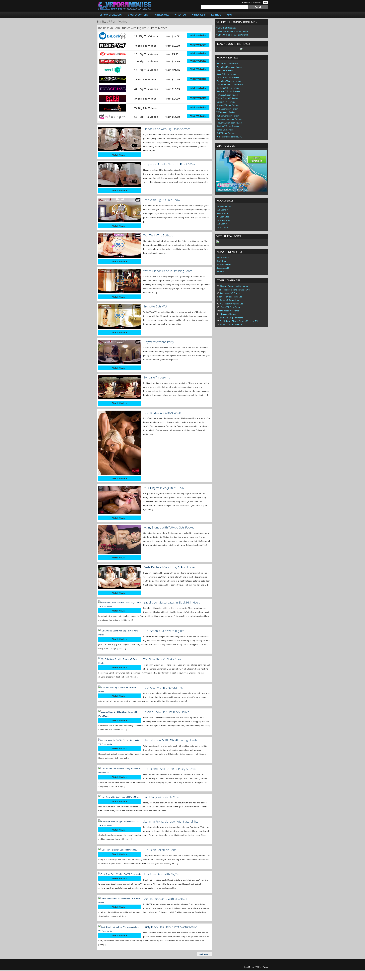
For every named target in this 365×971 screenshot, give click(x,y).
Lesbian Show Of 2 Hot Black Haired (166, 712)
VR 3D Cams (222, 227)
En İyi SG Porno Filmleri (231, 325)
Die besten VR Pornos (230, 293)
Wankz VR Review (224, 70)
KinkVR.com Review (225, 133)
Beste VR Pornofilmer (230, 307)
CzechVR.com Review (226, 74)
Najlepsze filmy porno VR (231, 304)
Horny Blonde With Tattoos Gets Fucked (168, 527)
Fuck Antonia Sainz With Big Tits (163, 631)
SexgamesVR (222, 268)
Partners (220, 271)
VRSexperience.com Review (229, 137)
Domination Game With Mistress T (165, 899)
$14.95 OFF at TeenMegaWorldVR (232, 35)
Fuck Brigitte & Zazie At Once (162, 413)
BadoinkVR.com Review (227, 63)
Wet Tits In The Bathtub (158, 235)
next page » (204, 954)
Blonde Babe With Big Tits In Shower (166, 129)
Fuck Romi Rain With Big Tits (161, 874)
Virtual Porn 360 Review (227, 98)
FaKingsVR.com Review (227, 95)
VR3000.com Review (225, 112)
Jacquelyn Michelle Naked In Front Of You (169, 164)
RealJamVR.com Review (227, 126)
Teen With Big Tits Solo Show (161, 200)
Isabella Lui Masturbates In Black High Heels (171, 602)
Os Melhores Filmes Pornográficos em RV (239, 321)
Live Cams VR (222, 210)
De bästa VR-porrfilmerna (231, 318)
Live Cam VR (222, 224)
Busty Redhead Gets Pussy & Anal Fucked (169, 567)
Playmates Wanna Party (158, 342)
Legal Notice (249, 967)
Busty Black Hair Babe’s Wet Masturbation (170, 927)
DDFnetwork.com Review (227, 116)
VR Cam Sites (222, 217)
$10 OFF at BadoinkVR (226, 28)
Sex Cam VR (222, 213)
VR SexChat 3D (223, 206)
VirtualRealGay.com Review (228, 81)
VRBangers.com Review (227, 109)
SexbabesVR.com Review (228, 91)
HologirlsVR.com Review (227, 105)
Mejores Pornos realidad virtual (234, 286)
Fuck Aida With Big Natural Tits (163, 687)
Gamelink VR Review (225, 102)
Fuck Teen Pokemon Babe (160, 850)
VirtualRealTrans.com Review (229, 84)
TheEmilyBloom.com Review (229, 123)
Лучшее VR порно (228, 314)
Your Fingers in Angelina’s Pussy (163, 488)
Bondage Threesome (156, 377)
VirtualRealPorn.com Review (229, 67)
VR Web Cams (223, 220)
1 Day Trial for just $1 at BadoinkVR (232, 31)
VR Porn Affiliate (223, 264)
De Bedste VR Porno (229, 311)
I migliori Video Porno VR (230, 297)
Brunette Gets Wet (155, 306)
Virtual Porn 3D (223, 257)
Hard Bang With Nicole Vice (161, 797)
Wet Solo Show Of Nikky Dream (163, 659)
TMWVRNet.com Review (227, 77)
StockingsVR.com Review (227, 88)
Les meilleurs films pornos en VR (235, 290)
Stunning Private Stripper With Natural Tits (170, 821)
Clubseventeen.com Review (229, 119)
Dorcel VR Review (224, 130)
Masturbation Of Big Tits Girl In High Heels (170, 740)
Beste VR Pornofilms (229, 300)
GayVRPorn (221, 261)
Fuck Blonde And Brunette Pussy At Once (169, 769)
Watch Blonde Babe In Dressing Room (167, 271)
